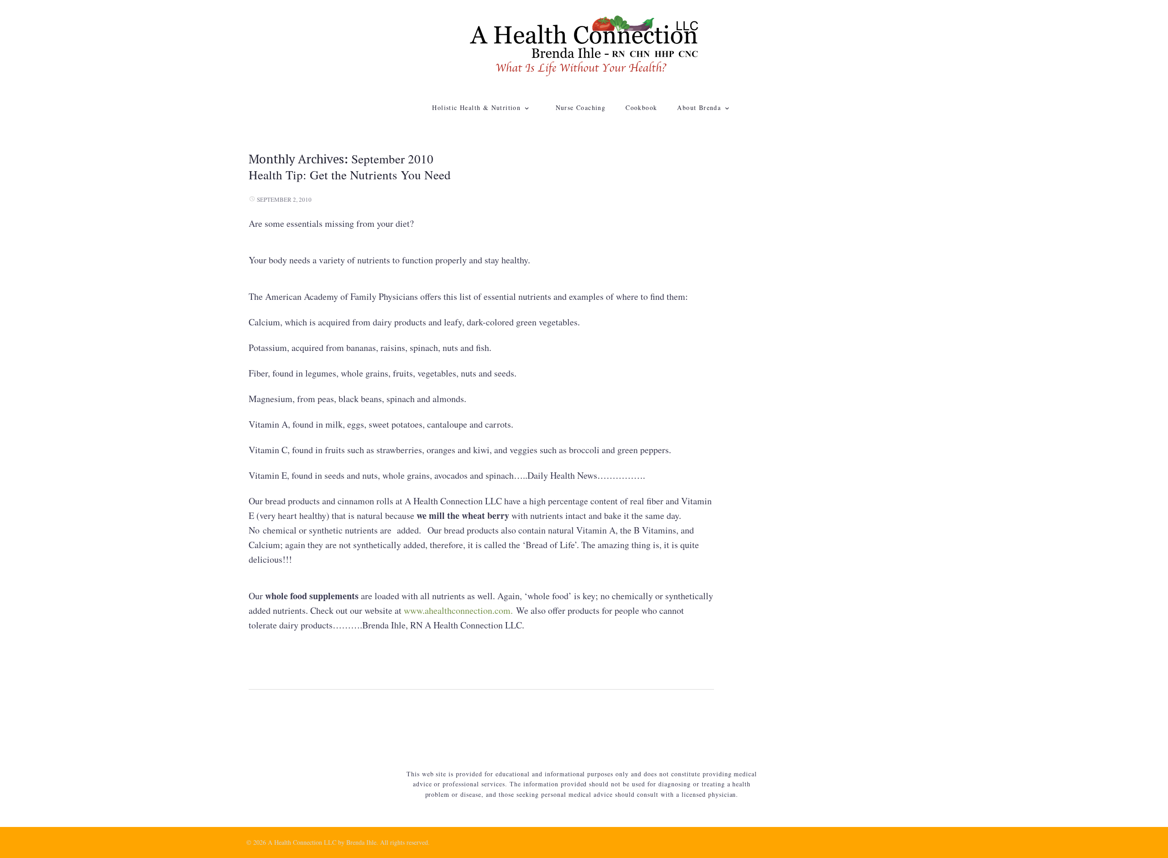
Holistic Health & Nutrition (476, 107)
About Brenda (699, 107)
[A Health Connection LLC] (584, 44)
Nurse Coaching (581, 107)
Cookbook (641, 107)
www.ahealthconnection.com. (460, 610)
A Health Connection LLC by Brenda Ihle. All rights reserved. (349, 842)
